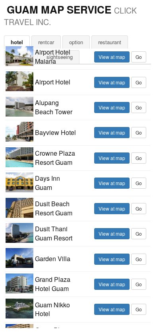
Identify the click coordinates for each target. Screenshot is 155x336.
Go (139, 56)
